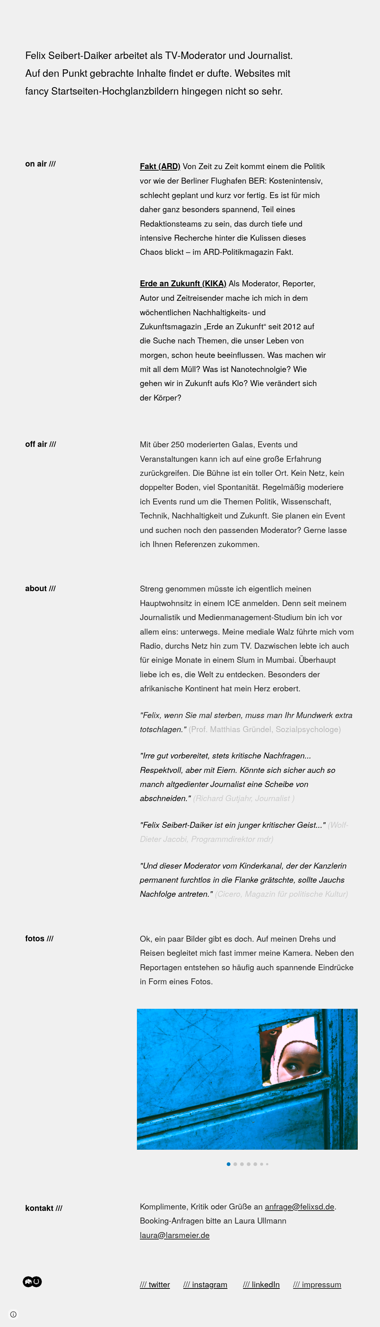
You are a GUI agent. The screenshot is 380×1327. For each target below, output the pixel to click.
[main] (161, 72)
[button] (13, 1314)
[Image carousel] (247, 1087)
